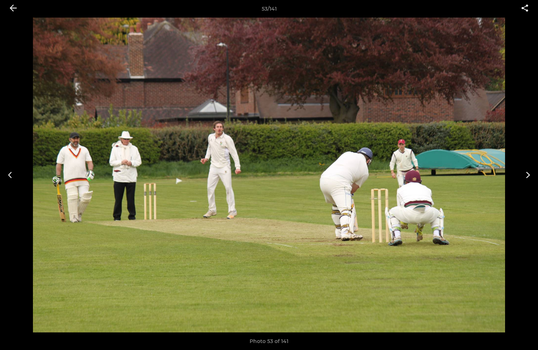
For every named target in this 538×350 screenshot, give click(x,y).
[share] (524, 9)
